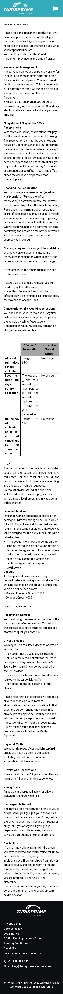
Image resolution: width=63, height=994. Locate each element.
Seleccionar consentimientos (22, 953)
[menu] (56, 8)
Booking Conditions (16, 943)
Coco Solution (30, 987)
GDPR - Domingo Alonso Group (23, 938)
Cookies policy (13, 928)
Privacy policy (12, 923)
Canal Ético (11, 948)
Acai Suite (47, 987)
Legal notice (11, 933)
